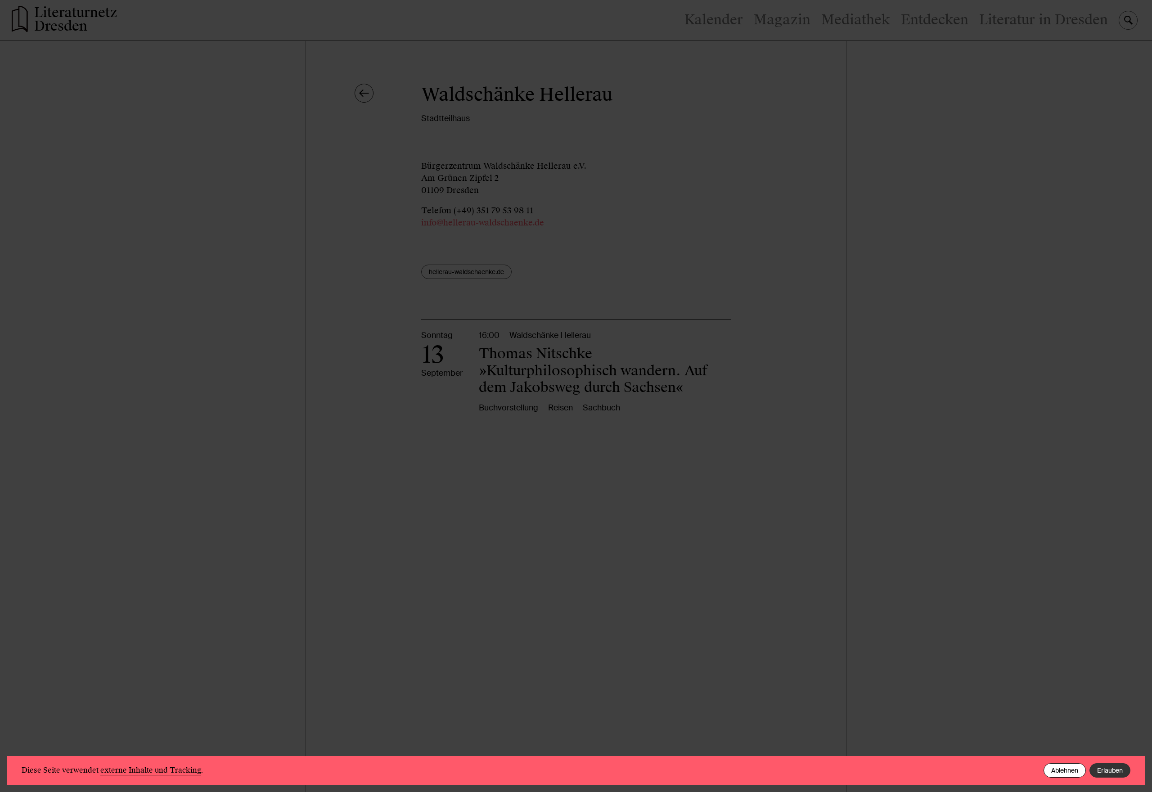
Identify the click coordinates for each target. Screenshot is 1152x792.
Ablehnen (1064, 770)
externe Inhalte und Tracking (150, 770)
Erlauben (1110, 770)
